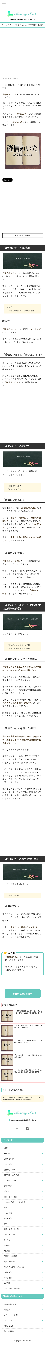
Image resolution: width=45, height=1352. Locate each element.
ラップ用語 (8, 1278)
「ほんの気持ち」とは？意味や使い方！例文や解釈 (28, 1056)
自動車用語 (8, 1272)
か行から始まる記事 (22, 993)
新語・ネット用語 (10, 1197)
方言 (5, 1208)
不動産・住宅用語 (10, 1256)
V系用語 (7, 1251)
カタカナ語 (8, 1164)
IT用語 (6, 1148)
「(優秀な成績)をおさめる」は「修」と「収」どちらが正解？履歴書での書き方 (28, 1012)
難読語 (6, 1191)
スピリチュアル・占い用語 (14, 1267)
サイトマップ (9, 1320)
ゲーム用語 (8, 1218)
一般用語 (7, 1154)
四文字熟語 (8, 1186)
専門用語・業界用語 (11, 1175)
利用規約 (7, 1310)
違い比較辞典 (9, 1331)
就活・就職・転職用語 (12, 1288)
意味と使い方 (9, 1159)
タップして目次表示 (22, 235)
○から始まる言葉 (10, 1304)
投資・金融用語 (9, 1261)
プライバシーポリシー (12, 1315)
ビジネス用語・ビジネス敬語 (14, 1202)
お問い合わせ (6, 1099)
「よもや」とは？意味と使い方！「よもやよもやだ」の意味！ (28, 1041)
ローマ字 (7, 1240)
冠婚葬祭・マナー (10, 1170)
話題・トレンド (9, 1235)
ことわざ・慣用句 (10, 1181)
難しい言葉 (8, 1213)
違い (5, 1224)
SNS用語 (7, 1283)
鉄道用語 (7, 1245)
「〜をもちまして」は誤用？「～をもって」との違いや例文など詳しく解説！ (28, 1071)
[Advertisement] (22, 51)
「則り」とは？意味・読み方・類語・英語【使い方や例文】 (28, 1027)
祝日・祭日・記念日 (11, 1229)
